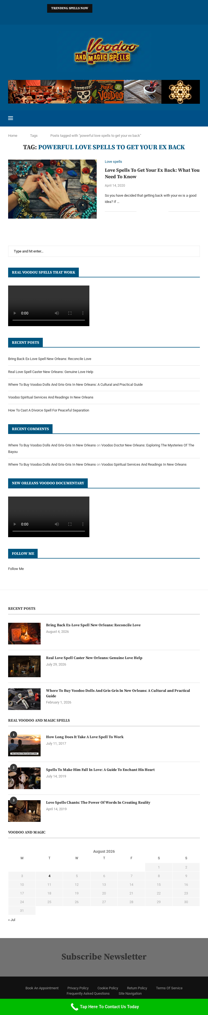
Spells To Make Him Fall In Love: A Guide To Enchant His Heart (100, 769)
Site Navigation (130, 993)
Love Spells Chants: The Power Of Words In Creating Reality (98, 802)
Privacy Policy (78, 988)
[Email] (125, 17)
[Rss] (139, 17)
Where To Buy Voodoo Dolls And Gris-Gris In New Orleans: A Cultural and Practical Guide (75, 384)
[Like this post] (140, 211)
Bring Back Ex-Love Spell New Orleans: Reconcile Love (49, 359)
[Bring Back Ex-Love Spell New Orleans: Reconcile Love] (24, 633)
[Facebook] (68, 17)
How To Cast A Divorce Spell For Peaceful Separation (48, 410)
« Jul (11, 920)
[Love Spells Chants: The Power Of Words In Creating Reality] (24, 811)
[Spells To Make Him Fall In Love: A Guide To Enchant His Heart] (24, 778)
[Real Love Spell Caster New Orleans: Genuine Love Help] (24, 666)
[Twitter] (75, 17)
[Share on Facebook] (147, 211)
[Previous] (97, 8)
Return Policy (137, 988)
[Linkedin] (97, 17)
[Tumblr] (111, 17)
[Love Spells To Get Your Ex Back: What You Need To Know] (52, 189)
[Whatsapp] (132, 17)
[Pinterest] (90, 17)
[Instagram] (83, 17)
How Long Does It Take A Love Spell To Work (84, 737)
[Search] (197, 118)
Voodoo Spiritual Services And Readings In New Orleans (50, 397)
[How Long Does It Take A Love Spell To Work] (24, 745)
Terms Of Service (169, 988)
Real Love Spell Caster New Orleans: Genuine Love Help (50, 372)
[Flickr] (104, 17)
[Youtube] (118, 17)
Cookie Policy (108, 988)
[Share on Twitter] (152, 211)
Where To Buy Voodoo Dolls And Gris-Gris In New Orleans (52, 445)
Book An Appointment (41, 988)
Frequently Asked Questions (88, 993)
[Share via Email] (164, 211)
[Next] (104, 8)
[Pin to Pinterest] (158, 211)
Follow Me (16, 569)
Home (12, 136)
